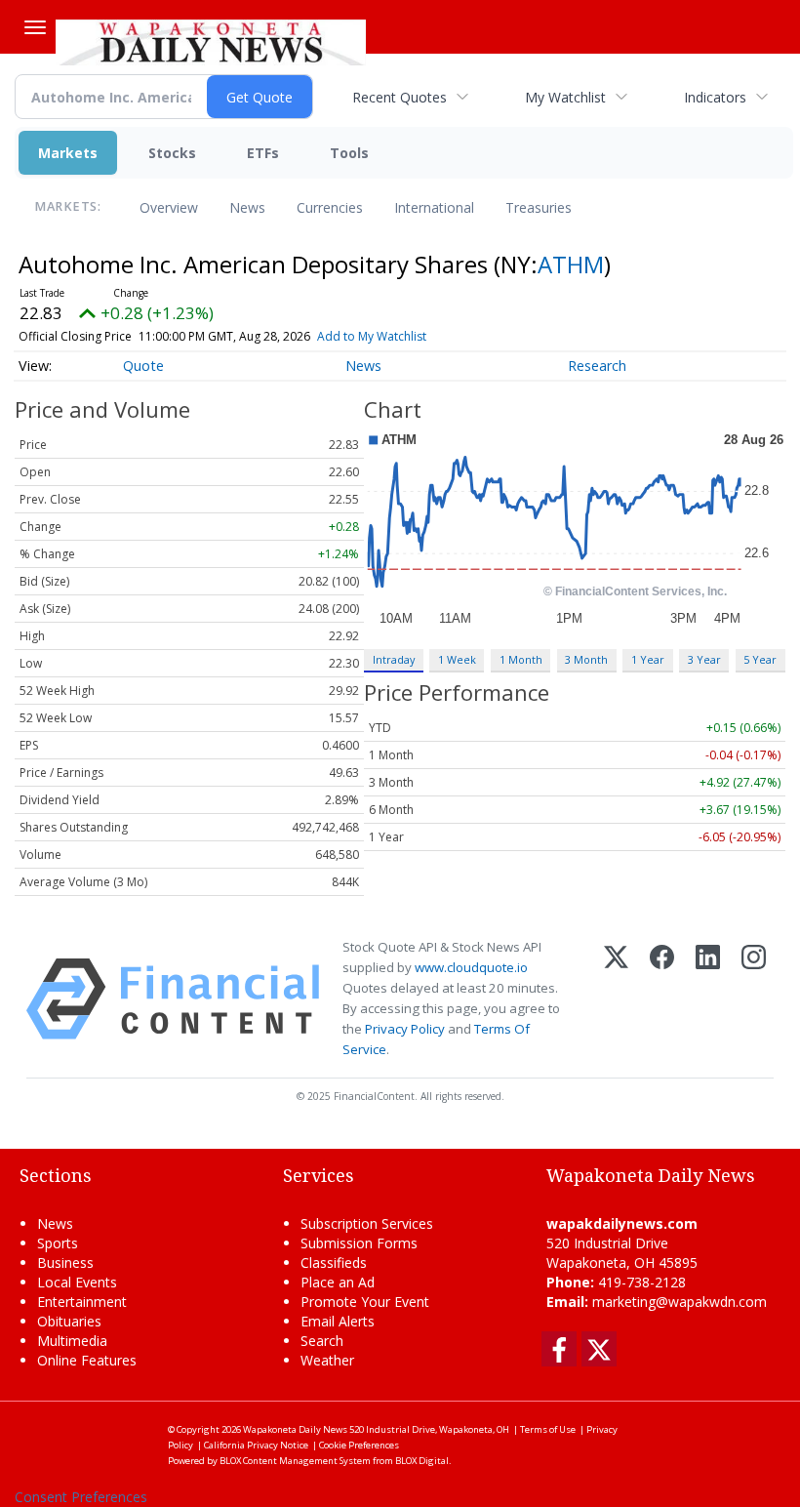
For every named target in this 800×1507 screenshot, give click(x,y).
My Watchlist (565, 97)
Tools (349, 152)
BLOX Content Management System (295, 1460)
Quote (143, 365)
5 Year (760, 659)
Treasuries (538, 207)
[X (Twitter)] (616, 999)
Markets (68, 152)
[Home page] (211, 40)
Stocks (172, 152)
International (434, 207)
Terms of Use (548, 1429)
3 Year (704, 659)
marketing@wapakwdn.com (679, 1301)
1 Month (521, 659)
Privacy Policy (405, 1029)
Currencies (330, 207)
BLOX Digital (422, 1460)
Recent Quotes (399, 97)
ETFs (263, 152)
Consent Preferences (81, 1496)
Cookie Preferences (359, 1445)
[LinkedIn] (708, 999)
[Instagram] (754, 999)
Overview (169, 207)
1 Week (457, 659)
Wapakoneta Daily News (295, 1429)
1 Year (647, 659)
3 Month (586, 659)
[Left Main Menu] (35, 27)
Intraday (394, 659)
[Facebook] (662, 999)
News (247, 207)
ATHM (571, 264)
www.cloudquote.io (471, 967)
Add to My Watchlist (371, 336)
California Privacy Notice (256, 1445)
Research (597, 365)
